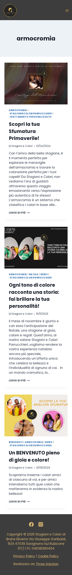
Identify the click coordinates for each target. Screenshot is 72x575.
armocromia (18, 110)
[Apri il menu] (67, 11)
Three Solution (47, 564)
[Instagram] (40, 524)
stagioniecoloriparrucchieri (31, 113)
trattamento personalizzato (31, 116)
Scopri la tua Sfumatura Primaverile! (24, 131)
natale (34, 274)
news (44, 274)
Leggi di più (19, 213)
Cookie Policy (48, 556)
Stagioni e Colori (22, 146)
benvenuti (16, 442)
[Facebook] (31, 524)
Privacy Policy (24, 556)
